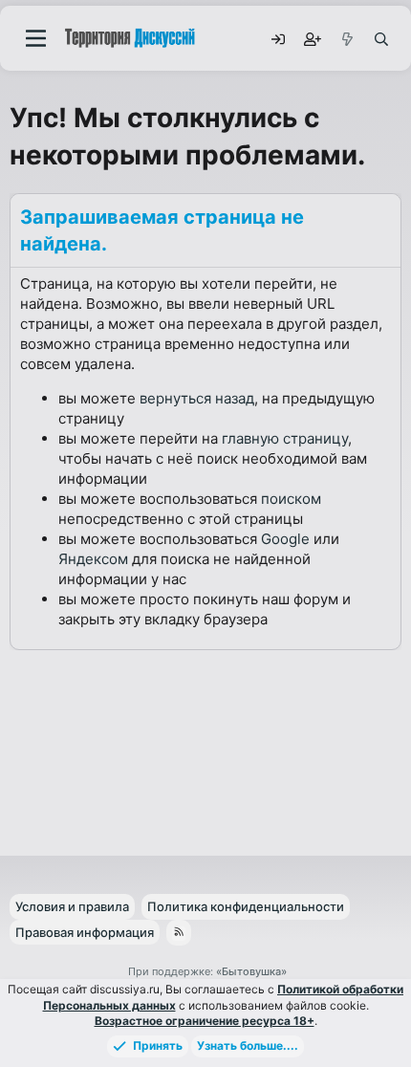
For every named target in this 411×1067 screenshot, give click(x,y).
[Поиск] (380, 38)
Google (285, 539)
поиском (291, 499)
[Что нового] (346, 38)
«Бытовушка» (251, 971)
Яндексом (93, 559)
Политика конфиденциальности (245, 906)
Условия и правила (72, 906)
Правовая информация (84, 932)
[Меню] (35, 38)
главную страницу (285, 438)
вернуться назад (197, 398)
